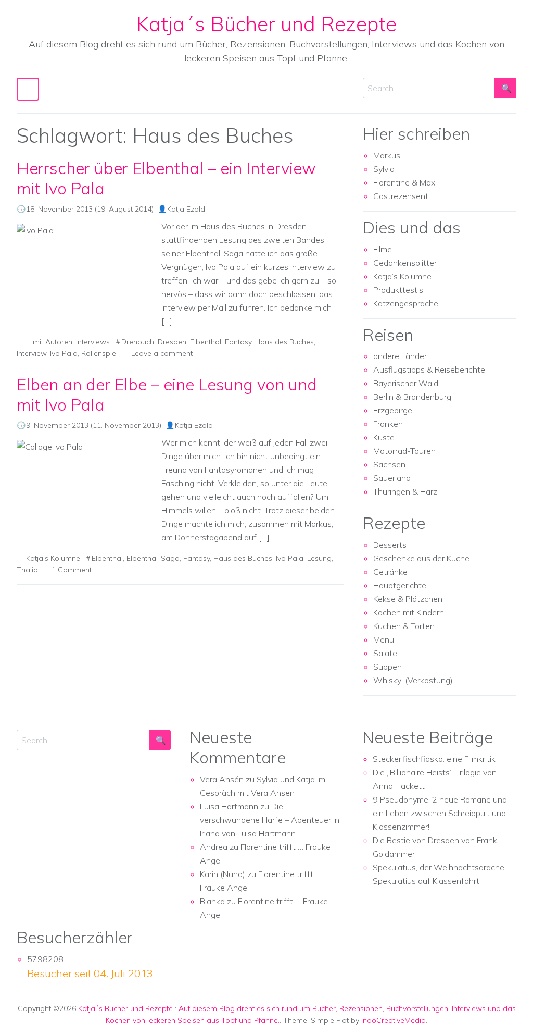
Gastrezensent (400, 196)
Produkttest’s (398, 290)
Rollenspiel (99, 353)
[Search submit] (505, 88)
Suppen (387, 666)
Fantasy (238, 342)
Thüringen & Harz (405, 491)
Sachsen (389, 464)
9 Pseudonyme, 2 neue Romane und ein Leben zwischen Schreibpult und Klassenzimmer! (440, 813)
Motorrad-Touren (404, 451)
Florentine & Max (404, 182)
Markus (386, 155)
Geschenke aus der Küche (421, 558)
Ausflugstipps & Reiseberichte (429, 369)
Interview (31, 353)
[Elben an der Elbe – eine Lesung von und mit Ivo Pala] (85, 485)
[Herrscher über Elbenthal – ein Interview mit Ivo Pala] (85, 275)
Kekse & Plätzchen (407, 599)
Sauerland (392, 478)
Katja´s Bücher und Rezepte (266, 23)
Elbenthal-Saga (153, 558)
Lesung (319, 558)
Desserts (390, 544)
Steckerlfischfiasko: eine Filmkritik (434, 759)
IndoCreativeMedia (393, 1020)
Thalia (27, 569)
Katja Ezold (186, 209)
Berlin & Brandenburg (412, 396)
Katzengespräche (405, 303)
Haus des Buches (284, 342)
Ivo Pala (64, 353)
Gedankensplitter (405, 262)
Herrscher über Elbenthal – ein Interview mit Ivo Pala (166, 178)
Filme (382, 249)
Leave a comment (162, 353)
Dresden (172, 342)
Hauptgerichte (399, 585)
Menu (383, 639)
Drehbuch (137, 342)
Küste (384, 437)
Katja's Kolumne (53, 558)
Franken (388, 423)
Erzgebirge (392, 410)
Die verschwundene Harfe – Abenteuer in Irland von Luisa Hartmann (269, 820)
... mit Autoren (49, 342)
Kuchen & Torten (404, 626)
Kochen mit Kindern (408, 612)
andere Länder (400, 356)
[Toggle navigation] (28, 89)
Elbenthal (205, 342)
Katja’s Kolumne (402, 276)
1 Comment (72, 569)
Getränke (390, 571)
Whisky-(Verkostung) (413, 680)
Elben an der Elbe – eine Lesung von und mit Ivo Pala (167, 394)
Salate (385, 653)
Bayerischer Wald (405, 383)
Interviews (93, 342)
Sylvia (384, 169)
